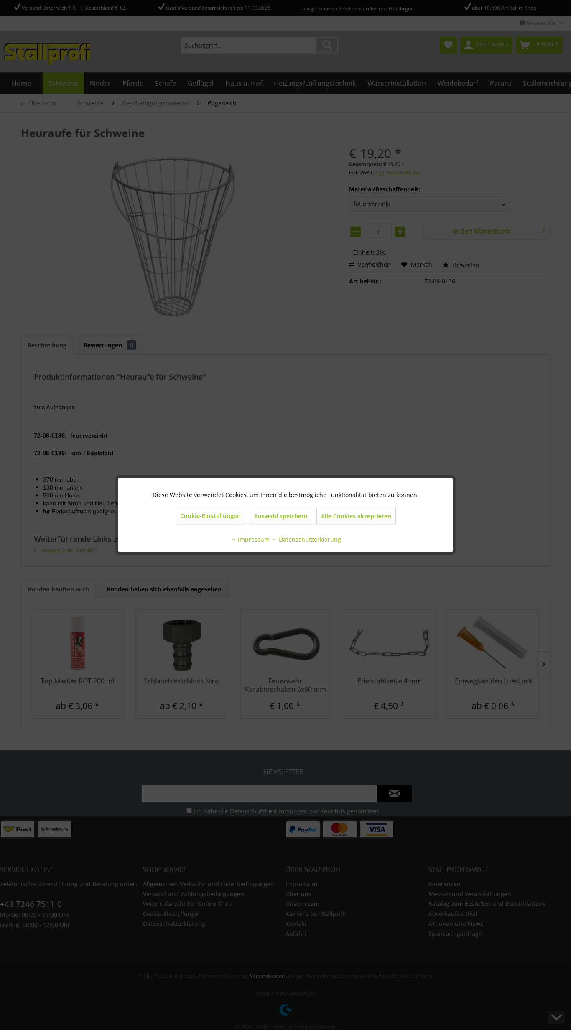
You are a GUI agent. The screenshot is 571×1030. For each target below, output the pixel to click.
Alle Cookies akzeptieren (356, 516)
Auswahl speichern (281, 516)
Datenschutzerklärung (309, 539)
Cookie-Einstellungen (210, 516)
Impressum (253, 539)
